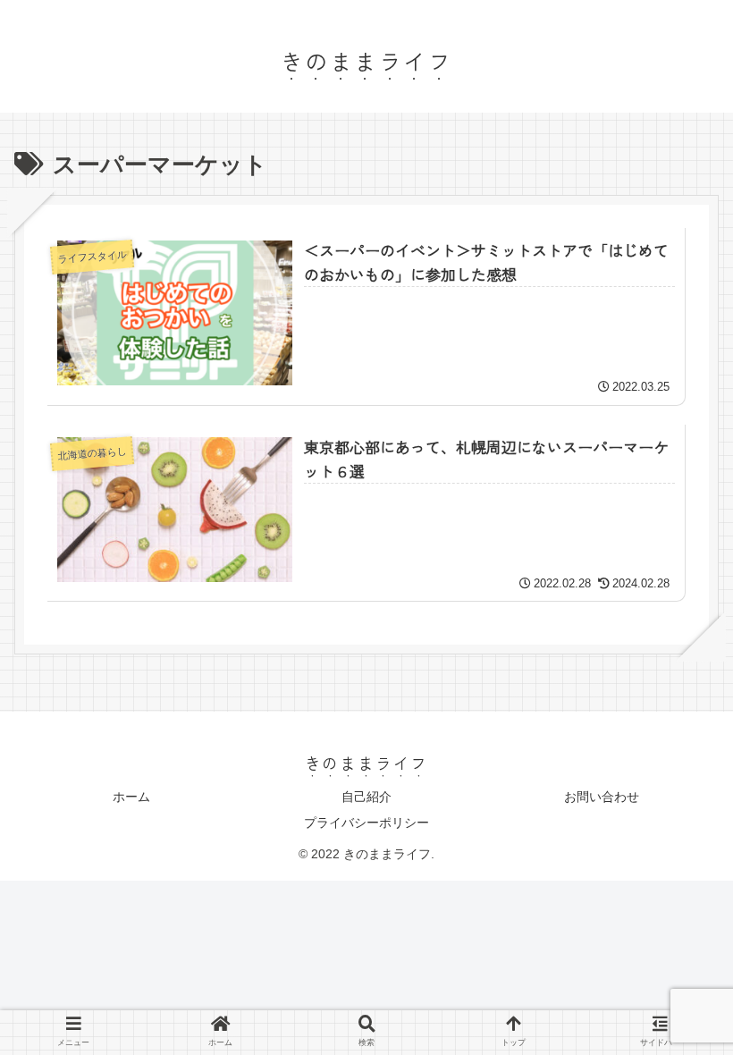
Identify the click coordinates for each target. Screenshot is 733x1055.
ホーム (131, 796)
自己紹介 (366, 796)
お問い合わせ (601, 796)
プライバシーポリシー (366, 822)
